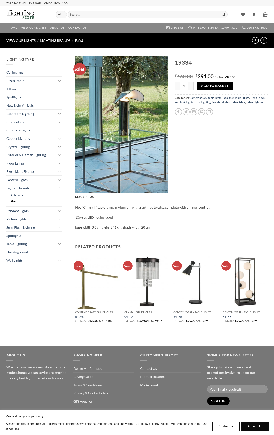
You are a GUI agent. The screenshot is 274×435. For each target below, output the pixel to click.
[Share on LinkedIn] (209, 111)
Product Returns (152, 376)
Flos (79, 40)
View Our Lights (33, 27)
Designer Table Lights (236, 97)
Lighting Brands (55, 40)
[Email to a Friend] (193, 111)
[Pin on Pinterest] (201, 111)
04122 (128, 316)
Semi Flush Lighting (20, 227)
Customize (226, 426)
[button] (254, 14)
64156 (177, 316)
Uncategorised (17, 252)
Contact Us (77, 27)
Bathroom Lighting (20, 113)
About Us (57, 27)
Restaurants (15, 81)
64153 (227, 316)
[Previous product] (263, 40)
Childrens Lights (18, 130)
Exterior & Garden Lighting (26, 155)
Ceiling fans (15, 72)
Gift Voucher (82, 401)
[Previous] (75, 292)
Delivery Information (88, 368)
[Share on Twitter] (186, 111)
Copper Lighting (18, 138)
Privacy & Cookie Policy (90, 393)
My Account (149, 385)
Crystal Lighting (18, 147)
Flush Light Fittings (20, 171)
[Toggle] (59, 80)
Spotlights (13, 97)
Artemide (16, 195)
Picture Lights (16, 219)
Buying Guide (83, 376)
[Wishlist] (243, 14)
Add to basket (215, 86)
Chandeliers (15, 122)
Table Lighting (16, 244)
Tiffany (11, 89)
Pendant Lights (17, 211)
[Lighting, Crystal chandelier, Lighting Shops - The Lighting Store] (27, 14)
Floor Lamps (15, 163)
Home (13, 27)
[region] (137, 422)
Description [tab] (84, 197)
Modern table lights (233, 102)
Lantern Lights (17, 180)
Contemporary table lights (205, 97)
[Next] (267, 292)
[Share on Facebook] (178, 111)
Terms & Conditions (87, 385)
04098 (79, 316)
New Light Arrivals (20, 105)
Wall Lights (14, 260)
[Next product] (255, 40)
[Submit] (223, 14)
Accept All (255, 426)
